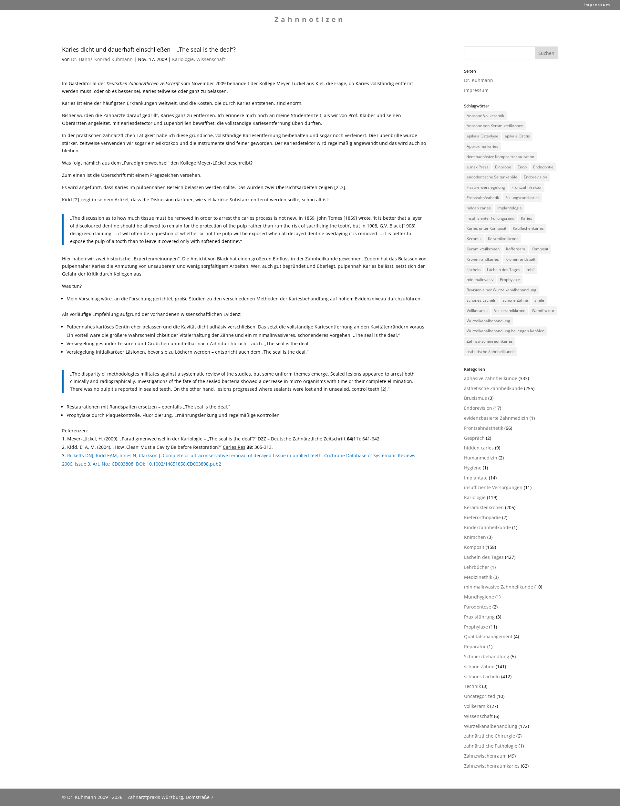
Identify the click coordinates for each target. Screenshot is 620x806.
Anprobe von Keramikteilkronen (495, 125)
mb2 (531, 269)
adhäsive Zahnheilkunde (490, 378)
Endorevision (535, 177)
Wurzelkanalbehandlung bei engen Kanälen (505, 331)
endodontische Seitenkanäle (492, 177)
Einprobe (503, 167)
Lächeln (473, 269)
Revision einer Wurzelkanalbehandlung (501, 290)
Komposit (540, 249)
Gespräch (474, 438)
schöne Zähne (515, 300)
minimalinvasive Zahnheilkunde (498, 587)
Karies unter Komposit (486, 228)
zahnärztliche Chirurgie (489, 736)
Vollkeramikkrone (509, 310)
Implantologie (509, 208)
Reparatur (475, 646)
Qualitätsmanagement (488, 636)
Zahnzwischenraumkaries (490, 341)
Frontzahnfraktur (527, 187)
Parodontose (477, 607)
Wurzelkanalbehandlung (488, 321)
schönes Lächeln (481, 300)
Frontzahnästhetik (483, 197)
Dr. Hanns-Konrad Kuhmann (102, 59)
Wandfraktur (543, 310)
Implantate (476, 478)
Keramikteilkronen (483, 249)
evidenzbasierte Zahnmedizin (496, 418)
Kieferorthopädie (482, 517)
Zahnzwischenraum (485, 756)
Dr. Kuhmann (478, 80)
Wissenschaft (210, 59)
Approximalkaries (482, 146)
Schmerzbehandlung (486, 656)
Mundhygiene (479, 597)
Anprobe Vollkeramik (485, 115)
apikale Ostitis (517, 136)
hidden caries (479, 208)
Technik (472, 686)
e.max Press (478, 167)
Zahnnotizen (309, 20)
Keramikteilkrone (503, 238)
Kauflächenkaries (528, 228)
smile (539, 300)
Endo (522, 167)
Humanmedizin (480, 458)
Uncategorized (479, 696)
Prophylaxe (510, 279)
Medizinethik (478, 577)
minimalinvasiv (480, 279)
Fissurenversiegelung (486, 187)
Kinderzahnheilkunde (487, 527)
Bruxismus (475, 398)
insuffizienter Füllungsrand (490, 218)
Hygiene (472, 468)
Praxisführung (479, 617)
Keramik (474, 238)
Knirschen (475, 537)
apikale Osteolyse (482, 136)
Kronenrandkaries (483, 259)
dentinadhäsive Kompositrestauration (500, 156)
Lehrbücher (476, 567)
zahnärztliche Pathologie (490, 746)
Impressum (597, 5)
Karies (526, 218)
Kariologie (183, 59)
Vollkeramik (477, 310)
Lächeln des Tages (503, 269)
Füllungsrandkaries (522, 197)
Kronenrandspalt (520, 259)
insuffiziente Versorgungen (493, 487)
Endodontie (543, 167)
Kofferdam (515, 249)
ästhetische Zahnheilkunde (491, 351)
